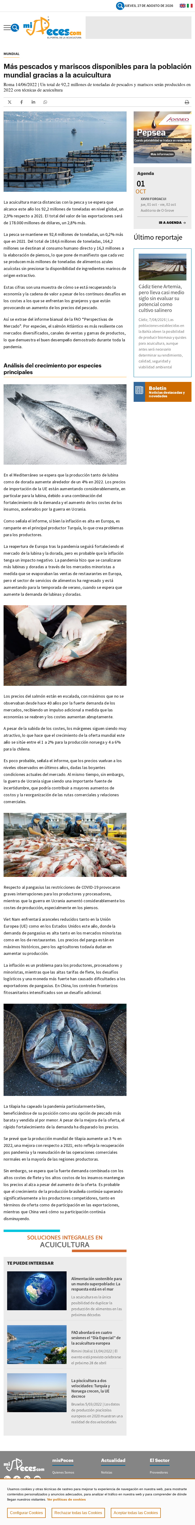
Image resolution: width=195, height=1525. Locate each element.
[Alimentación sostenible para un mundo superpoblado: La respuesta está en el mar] (37, 1290)
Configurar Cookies (26, 1513)
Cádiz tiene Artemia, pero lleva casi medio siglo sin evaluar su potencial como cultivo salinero (161, 298)
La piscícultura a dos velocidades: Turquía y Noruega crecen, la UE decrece (90, 1388)
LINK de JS (9, 102)
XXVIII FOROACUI (153, 199)
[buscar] (120, 6)
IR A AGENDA (170, 222)
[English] (182, 6)
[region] (97, 1502)
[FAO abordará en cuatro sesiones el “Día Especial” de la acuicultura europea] (37, 1344)
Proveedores (159, 1472)
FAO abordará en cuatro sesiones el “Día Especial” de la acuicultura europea (96, 1338)
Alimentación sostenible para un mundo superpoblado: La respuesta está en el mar (96, 1284)
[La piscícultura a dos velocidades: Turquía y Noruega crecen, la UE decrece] (37, 1392)
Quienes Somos (63, 1472)
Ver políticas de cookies (66, 1499)
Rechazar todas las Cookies (78, 1513)
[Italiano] (190, 6)
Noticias (106, 1472)
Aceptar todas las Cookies (136, 1513)
